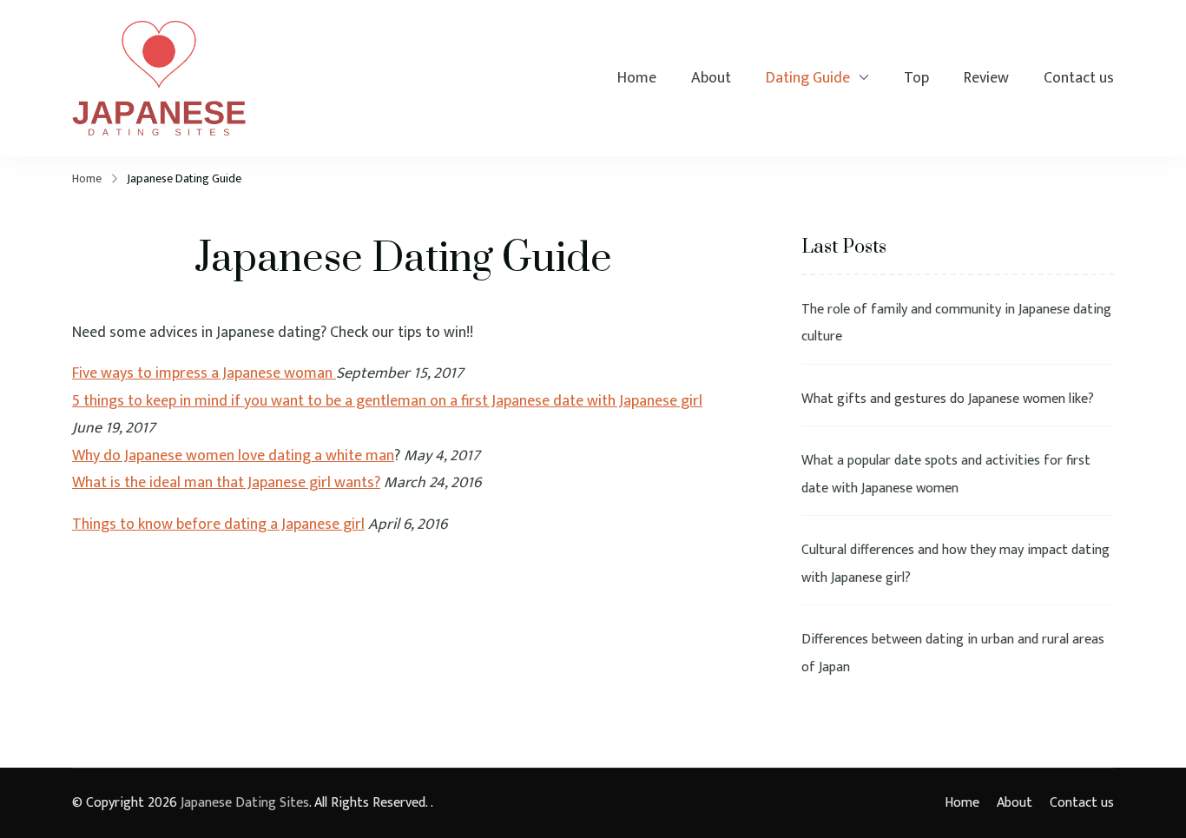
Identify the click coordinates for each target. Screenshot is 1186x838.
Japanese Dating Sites (245, 803)
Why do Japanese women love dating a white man (233, 456)
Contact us (1079, 78)
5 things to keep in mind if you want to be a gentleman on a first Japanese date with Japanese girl (387, 401)
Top (916, 78)
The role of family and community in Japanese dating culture (956, 323)
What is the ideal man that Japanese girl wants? (226, 483)
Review (986, 78)
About (711, 78)
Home (636, 78)
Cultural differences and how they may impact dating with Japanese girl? (955, 564)
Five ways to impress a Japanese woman (204, 373)
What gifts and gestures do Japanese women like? (947, 399)
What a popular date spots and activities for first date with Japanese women (945, 474)
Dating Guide (808, 78)
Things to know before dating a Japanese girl (218, 524)
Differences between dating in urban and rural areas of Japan (952, 653)
